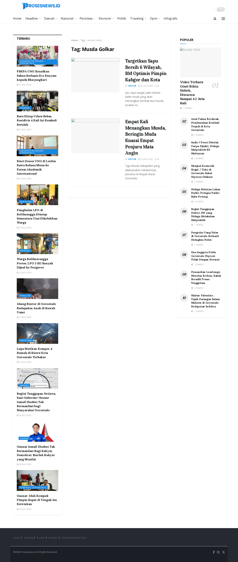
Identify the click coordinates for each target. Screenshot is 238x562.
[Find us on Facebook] (214, 552)
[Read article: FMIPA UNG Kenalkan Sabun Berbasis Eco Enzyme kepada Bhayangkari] (37, 56)
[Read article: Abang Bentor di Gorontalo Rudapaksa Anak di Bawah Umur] (37, 288)
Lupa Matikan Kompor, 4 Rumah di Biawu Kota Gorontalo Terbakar (34, 353)
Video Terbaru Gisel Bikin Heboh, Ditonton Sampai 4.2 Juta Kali (192, 92)
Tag (83, 40)
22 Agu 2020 (146, 85)
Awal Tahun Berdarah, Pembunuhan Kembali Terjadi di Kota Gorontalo (205, 124)
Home (17, 18)
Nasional (67, 18)
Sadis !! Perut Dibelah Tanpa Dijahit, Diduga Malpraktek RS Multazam (205, 148)
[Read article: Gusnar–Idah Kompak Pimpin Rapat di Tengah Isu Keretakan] (37, 480)
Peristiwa (86, 18)
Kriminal (25, 107)
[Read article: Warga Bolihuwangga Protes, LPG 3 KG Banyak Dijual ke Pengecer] (37, 243)
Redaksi (53, 537)
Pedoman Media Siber (74, 537)
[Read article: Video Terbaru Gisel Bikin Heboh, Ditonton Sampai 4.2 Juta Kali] (200, 62)
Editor (132, 85)
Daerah (49, 18)
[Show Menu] (223, 18)
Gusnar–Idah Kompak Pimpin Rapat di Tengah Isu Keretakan (37, 500)
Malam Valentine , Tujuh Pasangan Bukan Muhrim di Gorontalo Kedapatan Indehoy (205, 301)
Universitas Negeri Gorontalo (32, 62)
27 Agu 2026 (24, 84)
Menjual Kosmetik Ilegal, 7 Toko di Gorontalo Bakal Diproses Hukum (202, 171)
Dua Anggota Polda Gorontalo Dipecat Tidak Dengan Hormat (205, 256)
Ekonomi (105, 18)
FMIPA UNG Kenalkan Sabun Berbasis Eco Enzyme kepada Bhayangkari (37, 75)
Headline (31, 18)
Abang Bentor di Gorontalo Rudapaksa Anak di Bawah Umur (36, 308)
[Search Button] (215, 18)
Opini (153, 18)
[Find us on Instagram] (218, 552)
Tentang (28, 537)
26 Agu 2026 (24, 415)
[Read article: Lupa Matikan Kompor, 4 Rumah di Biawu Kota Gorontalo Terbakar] (37, 333)
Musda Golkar (95, 40)
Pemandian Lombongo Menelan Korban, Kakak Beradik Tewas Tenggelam (206, 277)
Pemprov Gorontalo (33, 487)
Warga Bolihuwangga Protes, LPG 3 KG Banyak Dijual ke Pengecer (35, 263)
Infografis (170, 18)
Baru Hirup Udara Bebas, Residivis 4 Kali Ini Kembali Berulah (37, 120)
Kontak (41, 537)
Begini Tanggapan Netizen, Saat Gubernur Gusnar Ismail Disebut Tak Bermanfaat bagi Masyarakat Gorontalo (36, 402)
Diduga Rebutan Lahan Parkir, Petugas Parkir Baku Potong (205, 193)
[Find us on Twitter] (223, 552)
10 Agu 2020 (146, 159)
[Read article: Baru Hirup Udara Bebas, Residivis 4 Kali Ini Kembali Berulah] (37, 101)
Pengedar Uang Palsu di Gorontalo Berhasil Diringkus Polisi (205, 236)
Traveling (137, 18)
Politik (121, 18)
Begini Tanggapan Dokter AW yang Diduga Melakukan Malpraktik (203, 214)
